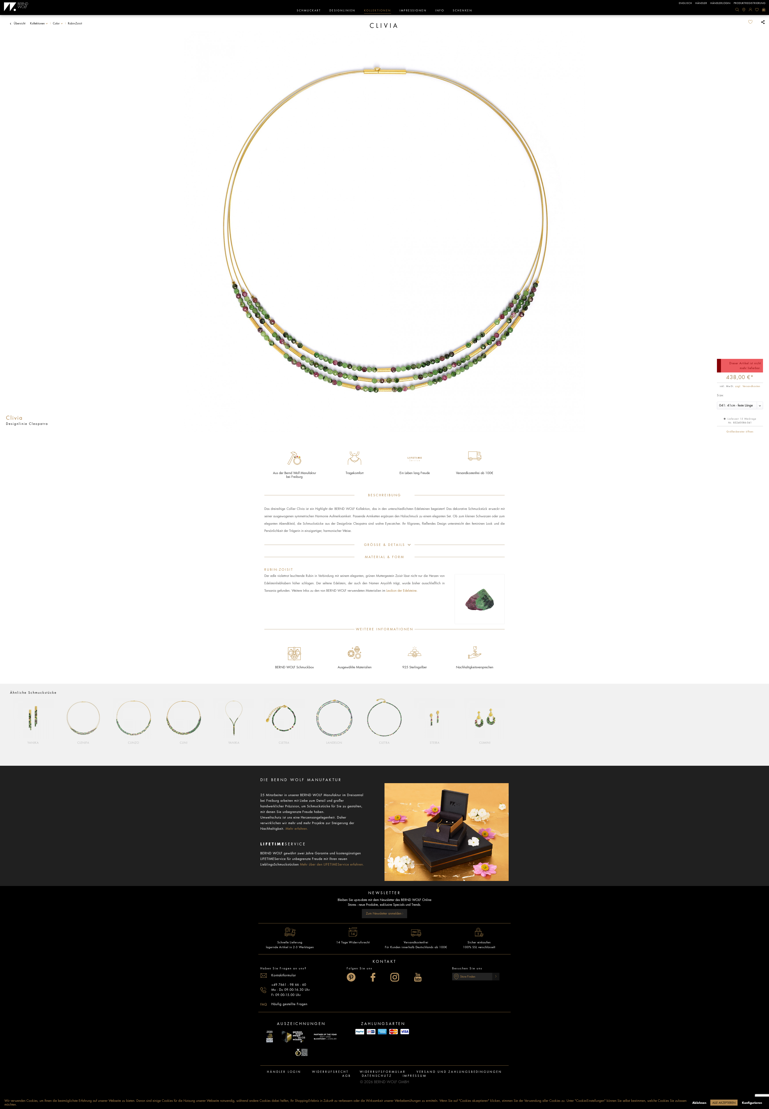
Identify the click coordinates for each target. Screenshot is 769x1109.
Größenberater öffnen (740, 431)
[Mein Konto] (750, 9)
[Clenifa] (83, 718)
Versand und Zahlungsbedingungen (459, 1071)
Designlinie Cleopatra (27, 423)
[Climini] (485, 718)
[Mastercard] (394, 1031)
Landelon (334, 742)
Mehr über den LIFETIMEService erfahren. (332, 864)
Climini (484, 742)
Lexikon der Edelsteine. (402, 590)
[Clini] (184, 718)
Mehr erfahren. (297, 828)
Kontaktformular (283, 975)
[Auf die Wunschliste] (753, 22)
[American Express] (382, 1031)
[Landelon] (334, 718)
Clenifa (83, 742)
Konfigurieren (752, 1102)
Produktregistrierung (750, 3)
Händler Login (284, 1071)
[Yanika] (33, 718)
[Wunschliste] (757, 9)
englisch (685, 3)
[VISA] (405, 1031)
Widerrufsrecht (330, 1071)
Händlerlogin (720, 3)
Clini (183, 742)
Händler (701, 3)
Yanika (33, 742)
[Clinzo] (133, 718)
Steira (435, 742)
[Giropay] (371, 1031)
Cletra (284, 742)
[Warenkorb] (763, 9)
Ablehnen (699, 1102)
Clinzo (133, 742)
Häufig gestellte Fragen (289, 1004)
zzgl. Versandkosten (747, 386)
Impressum (415, 1075)
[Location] (744, 9)
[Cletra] (284, 718)
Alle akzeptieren (724, 1102)
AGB (346, 1075)
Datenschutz (377, 1075)
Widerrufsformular (383, 1071)
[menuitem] (737, 9)
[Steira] (435, 718)
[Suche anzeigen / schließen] (737, 9)
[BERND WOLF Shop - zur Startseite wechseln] (16, 6)
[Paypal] (360, 1031)
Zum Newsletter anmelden (384, 913)
